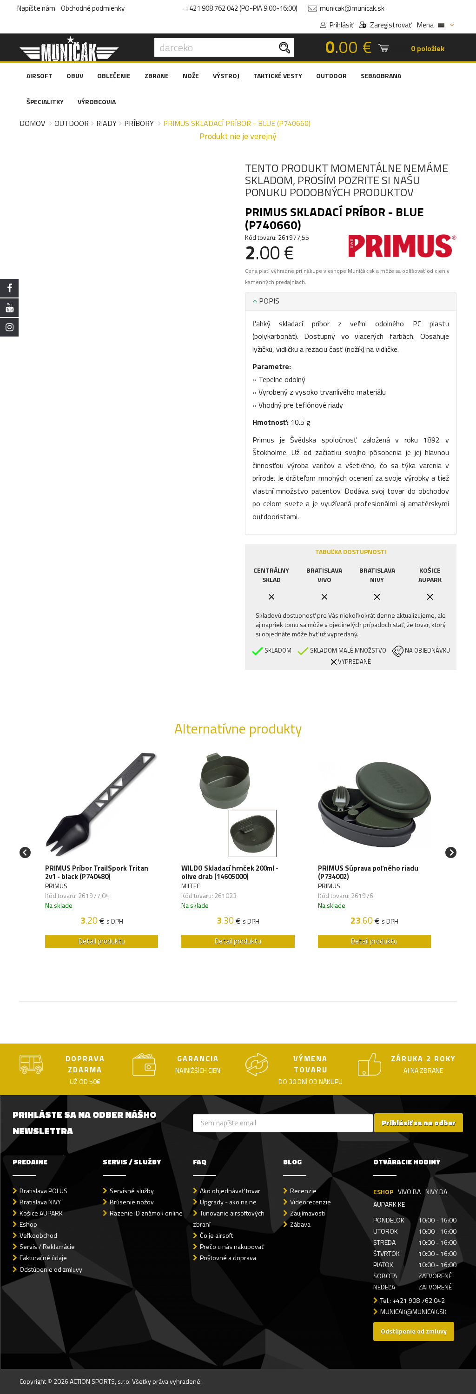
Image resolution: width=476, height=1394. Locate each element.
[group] (101, 853)
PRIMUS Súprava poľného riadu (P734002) (368, 872)
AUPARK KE (389, 1204)
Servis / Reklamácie (47, 1246)
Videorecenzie (310, 1202)
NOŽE (191, 75)
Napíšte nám (36, 8)
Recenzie (303, 1191)
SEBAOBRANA (381, 75)
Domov (32, 123)
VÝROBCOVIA (97, 101)
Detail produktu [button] (102, 941)
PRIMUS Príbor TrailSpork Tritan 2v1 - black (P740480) (96, 872)
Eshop (28, 1224)
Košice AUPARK (41, 1213)
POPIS (268, 300)
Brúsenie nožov (132, 1202)
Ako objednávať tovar (230, 1191)
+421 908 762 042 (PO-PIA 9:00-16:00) (241, 8)
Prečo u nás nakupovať (232, 1246)
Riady (106, 123)
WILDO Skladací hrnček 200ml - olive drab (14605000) (229, 872)
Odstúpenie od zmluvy (51, 1269)
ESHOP (383, 1191)
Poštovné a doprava (228, 1257)
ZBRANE (157, 75)
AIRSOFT (39, 75)
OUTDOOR (331, 75)
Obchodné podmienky (93, 8)
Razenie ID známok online (146, 1213)
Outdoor (71, 123)
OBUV (74, 75)
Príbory (139, 123)
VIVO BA (409, 1191)
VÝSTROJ (226, 75)
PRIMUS (56, 886)
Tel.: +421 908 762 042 (412, 1300)
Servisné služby (132, 1191)
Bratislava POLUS (43, 1191)
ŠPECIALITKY (45, 101)
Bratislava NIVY (40, 1202)
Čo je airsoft (216, 1235)
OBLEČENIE (114, 75)
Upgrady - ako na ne (228, 1202)
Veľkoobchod (38, 1235)
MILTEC (190, 886)
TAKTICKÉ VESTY (277, 75)
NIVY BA (436, 1191)
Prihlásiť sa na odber (419, 1122)
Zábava (300, 1224)
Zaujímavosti (307, 1213)
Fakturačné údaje (43, 1257)
